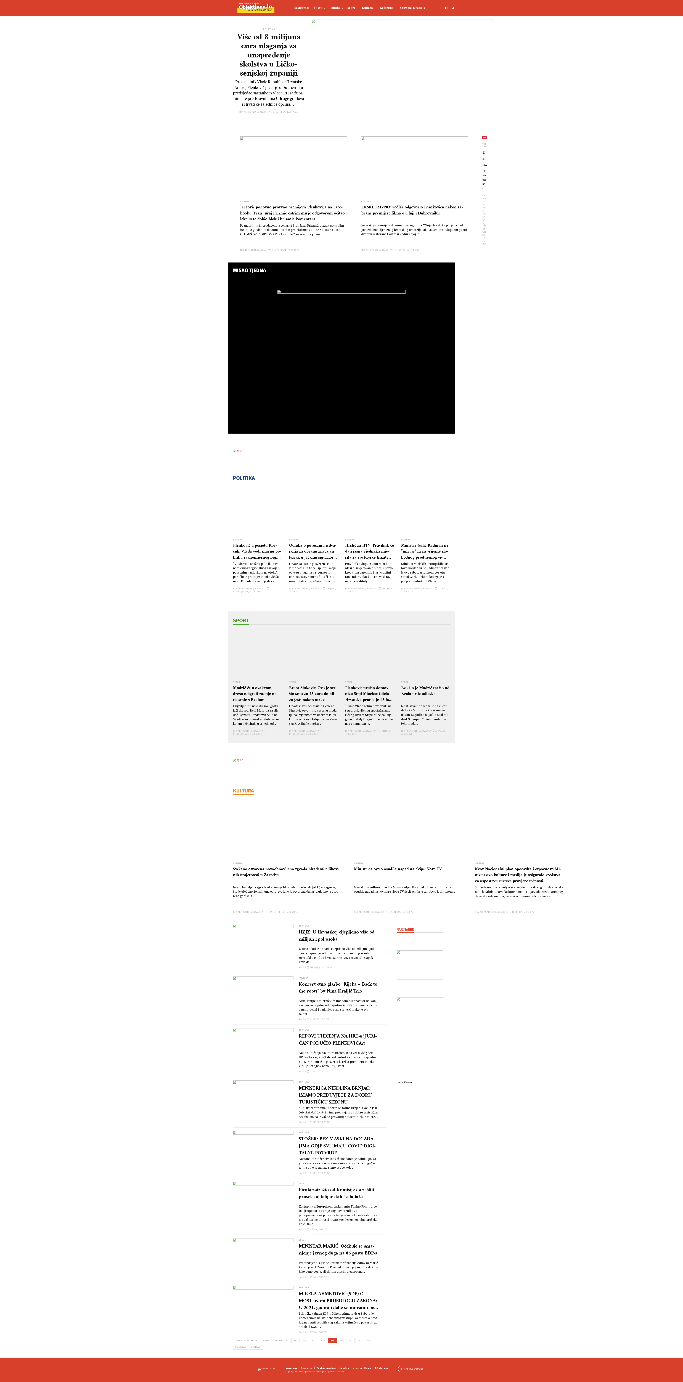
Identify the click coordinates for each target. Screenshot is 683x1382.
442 (360, 1340)
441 (350, 1340)
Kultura (367, 8)
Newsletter (307, 1368)
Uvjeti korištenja (362, 1368)
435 (295, 1340)
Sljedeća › (240, 1347)
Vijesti (318, 8)
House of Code (337, 1371)
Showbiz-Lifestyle (412, 8)
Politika (334, 8)
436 (305, 1340)
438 (323, 1340)
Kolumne (386, 8)
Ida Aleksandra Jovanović (255, 111)
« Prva (266, 1340)
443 (369, 1340)
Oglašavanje (381, 1368)
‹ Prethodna (281, 1340)
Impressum (291, 1368)
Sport (351, 8)
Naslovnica (301, 8)
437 (314, 1340)
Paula (302, 967)
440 (342, 1340)
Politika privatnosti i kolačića (333, 1368)
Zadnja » (256, 1347)
